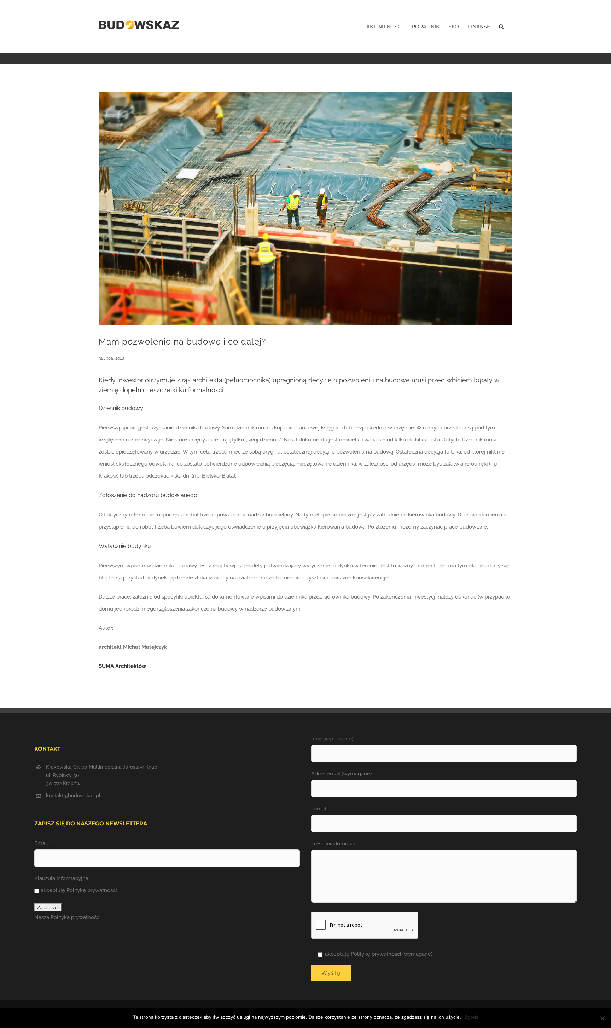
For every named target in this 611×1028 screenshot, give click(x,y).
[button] (501, 26)
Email (42, 843)
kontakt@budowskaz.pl (73, 795)
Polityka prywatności (75, 917)
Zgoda (471, 1017)
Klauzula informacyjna (61, 878)
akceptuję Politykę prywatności (79, 890)
